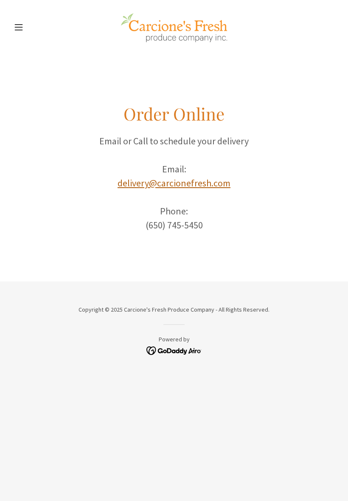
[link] (174, 27)
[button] (34, 27)
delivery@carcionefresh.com (174, 183)
